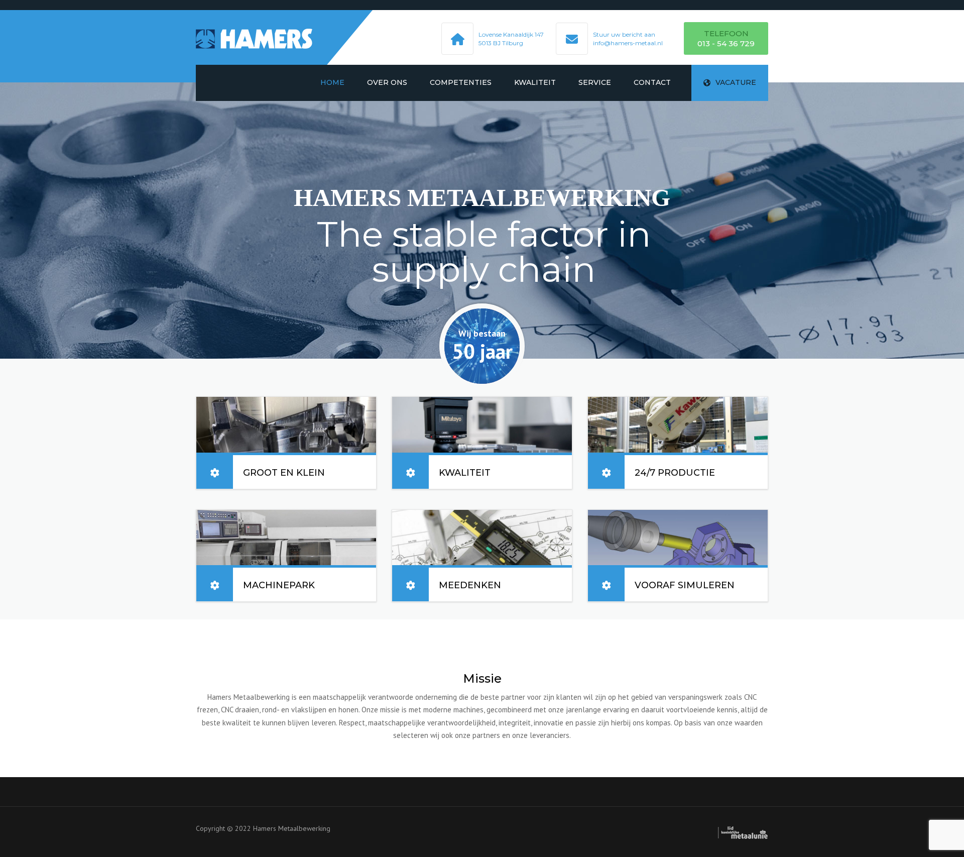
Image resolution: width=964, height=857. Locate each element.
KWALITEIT (465, 472)
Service (594, 82)
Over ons (387, 82)
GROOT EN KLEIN (284, 472)
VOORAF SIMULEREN (685, 585)
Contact (652, 82)
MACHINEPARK (279, 585)
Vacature (735, 82)
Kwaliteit (535, 82)
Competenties (461, 82)
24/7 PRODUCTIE (675, 472)
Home (332, 82)
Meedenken (470, 585)
